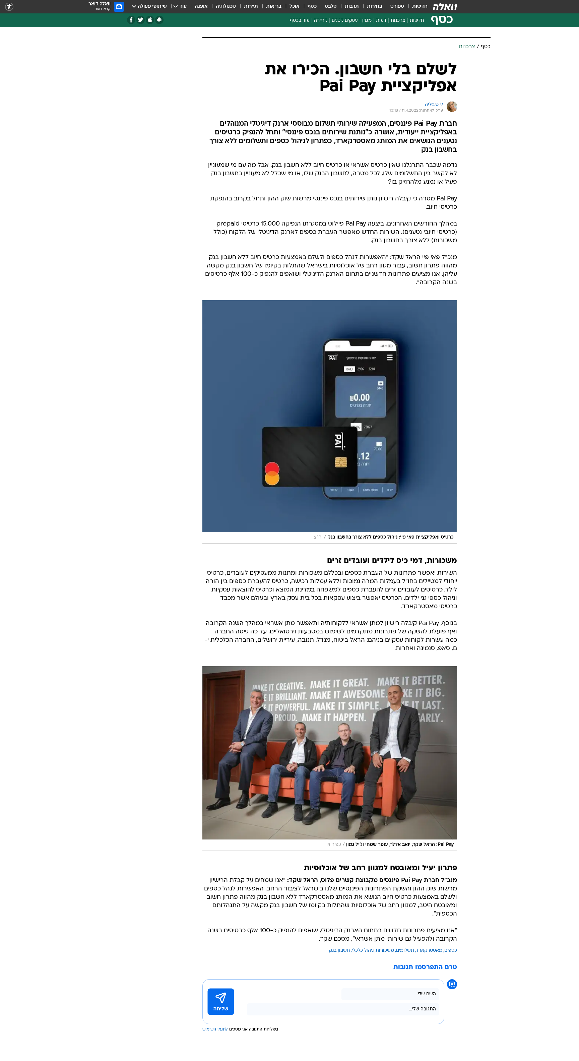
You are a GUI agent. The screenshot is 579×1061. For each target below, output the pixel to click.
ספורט (397, 6)
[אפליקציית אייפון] (150, 20)
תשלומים (405, 950)
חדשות (420, 6)
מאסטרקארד (429, 950)
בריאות (273, 6)
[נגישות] (9, 7)
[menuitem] (416, 6)
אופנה (201, 6)
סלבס (331, 6)
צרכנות (398, 20)
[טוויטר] (140, 20)
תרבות (352, 6)
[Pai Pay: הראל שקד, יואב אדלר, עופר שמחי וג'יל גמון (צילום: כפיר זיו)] (329, 758)
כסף (312, 6)
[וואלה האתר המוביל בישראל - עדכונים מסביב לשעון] (445, 6)
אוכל (295, 6)
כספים (450, 950)
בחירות (374, 6)
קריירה (320, 20)
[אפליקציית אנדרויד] (159, 20)
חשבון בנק (339, 950)
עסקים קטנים (345, 20)
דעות (381, 20)
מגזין (367, 20)
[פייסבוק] (131, 20)
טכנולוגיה (226, 6)
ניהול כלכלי (363, 950)
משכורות (385, 950)
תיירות (251, 6)
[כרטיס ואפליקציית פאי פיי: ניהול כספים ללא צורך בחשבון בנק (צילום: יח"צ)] (329, 422)
